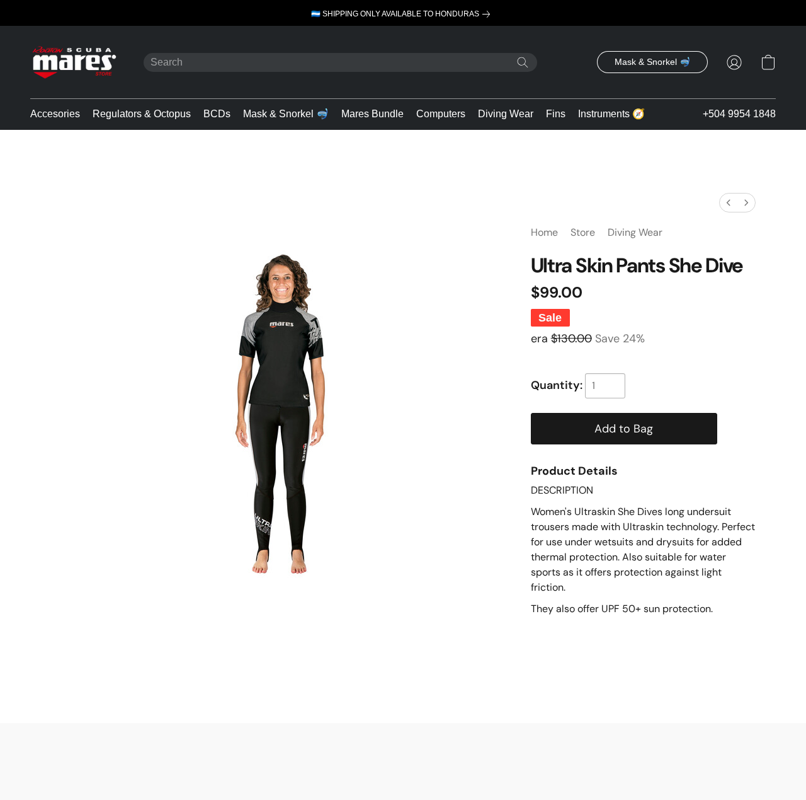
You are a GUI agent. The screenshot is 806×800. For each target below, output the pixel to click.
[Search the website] (522, 62)
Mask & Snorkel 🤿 (286, 113)
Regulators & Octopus (142, 113)
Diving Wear (505, 113)
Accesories (55, 113)
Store (582, 232)
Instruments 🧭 (611, 113)
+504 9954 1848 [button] (739, 113)
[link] (403, 14)
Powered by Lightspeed (403, 768)
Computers (440, 113)
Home (544, 232)
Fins (555, 113)
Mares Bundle (372, 113)
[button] (74, 62)
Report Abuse (403, 750)
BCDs (216, 113)
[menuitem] (728, 203)
